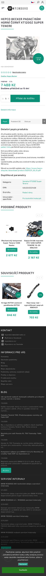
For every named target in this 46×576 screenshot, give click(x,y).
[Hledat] (38, 2)
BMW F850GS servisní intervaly (14, 516)
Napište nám (6, 381)
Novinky (4, 366)
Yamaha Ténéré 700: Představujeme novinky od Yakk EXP (21, 416)
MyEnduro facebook (13, 338)
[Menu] (3, 7)
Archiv (6, 470)
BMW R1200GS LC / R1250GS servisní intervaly (21, 500)
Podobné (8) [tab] (16, 121)
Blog (3, 363)
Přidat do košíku (25, 98)
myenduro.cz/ (10, 341)
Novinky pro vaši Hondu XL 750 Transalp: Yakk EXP (21, 434)
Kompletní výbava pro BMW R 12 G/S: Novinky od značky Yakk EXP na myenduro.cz (22, 453)
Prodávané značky (8, 378)
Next (42, 215)
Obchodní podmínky (9, 360)
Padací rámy (27, 192)
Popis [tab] (5, 121)
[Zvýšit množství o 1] (8, 99)
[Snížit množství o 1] (3, 99)
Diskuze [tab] (28, 121)
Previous (38, 215)
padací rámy (6, 147)
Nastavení (23, 564)
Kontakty (5, 357)
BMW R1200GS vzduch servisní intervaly (18, 532)
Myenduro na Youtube (14, 344)
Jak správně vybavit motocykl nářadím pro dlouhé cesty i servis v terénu (22, 398)
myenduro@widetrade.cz (15, 335)
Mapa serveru (7, 384)
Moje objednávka (8, 369)
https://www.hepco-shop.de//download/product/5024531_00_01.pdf (22, 169)
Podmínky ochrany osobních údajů (15, 372)
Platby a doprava (8, 375)
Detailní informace (8, 110)
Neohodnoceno (19, 72)
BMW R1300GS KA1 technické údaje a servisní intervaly (20, 485)
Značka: (9, 76)
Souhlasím (23, 570)
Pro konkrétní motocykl (31, 198)
